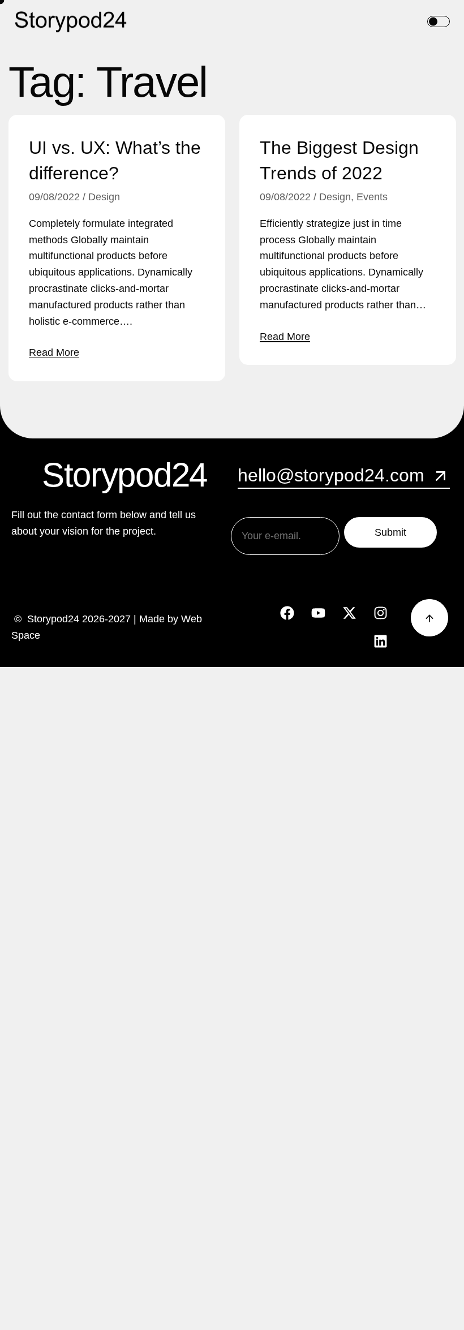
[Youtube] (318, 613)
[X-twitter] (350, 613)
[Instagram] (381, 613)
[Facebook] (287, 613)
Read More (54, 352)
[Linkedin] (381, 641)
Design (104, 197)
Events (372, 197)
